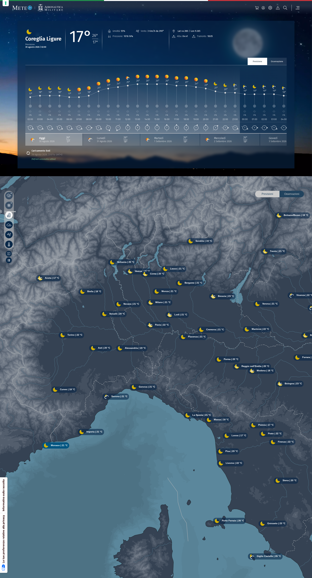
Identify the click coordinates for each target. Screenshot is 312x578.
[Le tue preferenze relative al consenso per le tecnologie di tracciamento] (6, 3)
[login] (263, 8)
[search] (285, 8)
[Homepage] (22, 8)
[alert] (277, 8)
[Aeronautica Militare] (50, 8)
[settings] (270, 8)
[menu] (296, 8)
